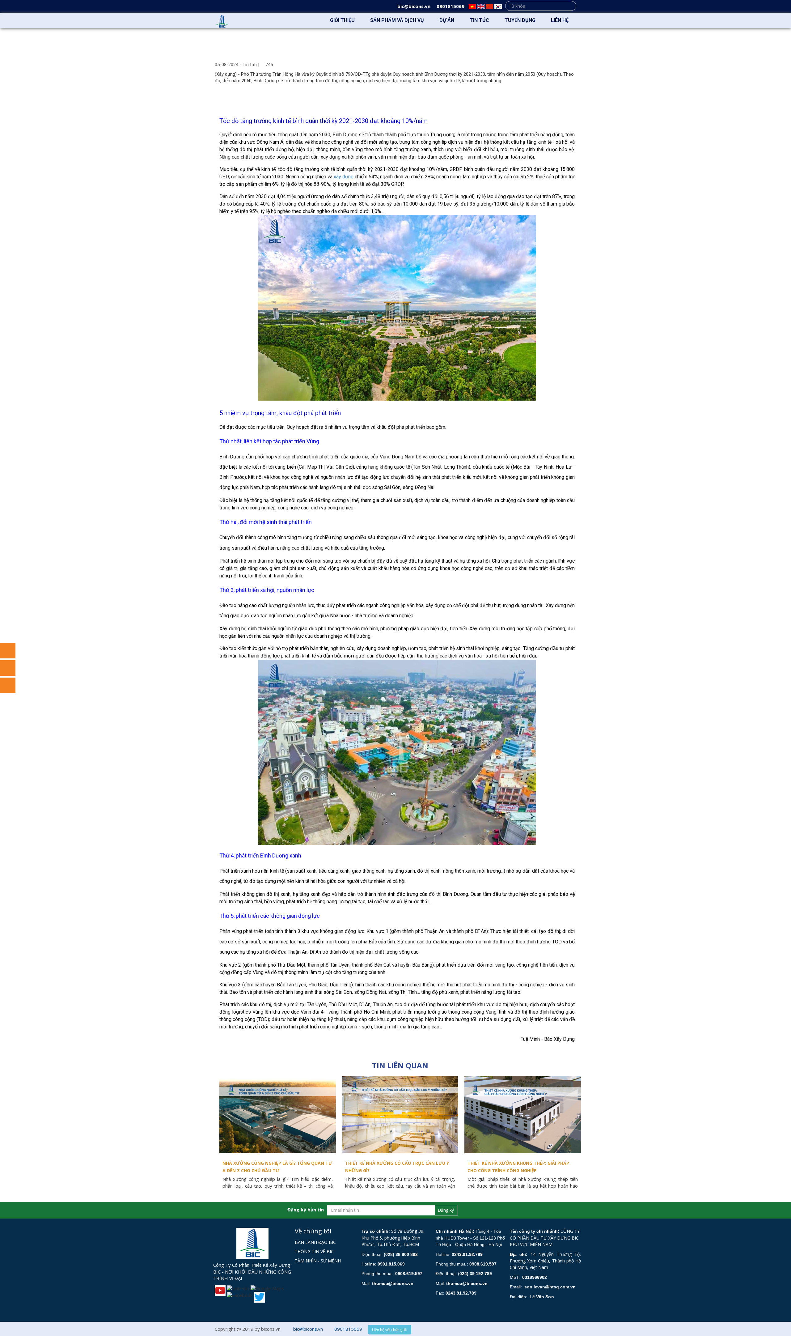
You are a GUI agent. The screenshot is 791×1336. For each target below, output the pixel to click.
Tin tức (479, 20)
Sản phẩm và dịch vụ (397, 20)
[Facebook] (239, 1295)
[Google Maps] (266, 1288)
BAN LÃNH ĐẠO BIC (315, 1242)
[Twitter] (258, 1297)
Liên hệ (560, 20)
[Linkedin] (237, 1288)
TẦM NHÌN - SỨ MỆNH (318, 1261)
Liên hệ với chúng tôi (389, 1329)
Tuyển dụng (520, 20)
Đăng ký (446, 1210)
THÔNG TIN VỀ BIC (314, 1251)
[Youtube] (219, 1290)
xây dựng (343, 177)
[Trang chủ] (312, 20)
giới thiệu (342, 20)
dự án (446, 20)
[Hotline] (7, 685)
